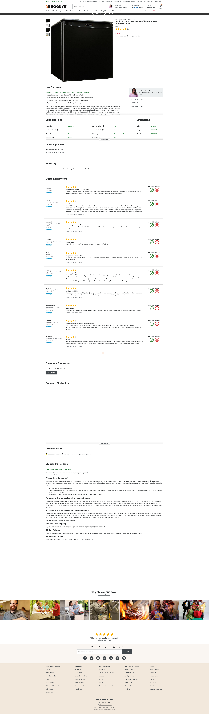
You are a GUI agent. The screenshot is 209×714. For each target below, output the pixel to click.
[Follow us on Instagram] (104, 658)
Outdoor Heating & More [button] (101, 11)
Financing (78, 669)
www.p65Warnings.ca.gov (84, 454)
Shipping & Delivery (52, 676)
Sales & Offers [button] (157, 11)
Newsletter (78, 689)
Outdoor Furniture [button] (84, 11)
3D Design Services (81, 676)
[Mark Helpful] (152, 190)
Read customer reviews (104, 640)
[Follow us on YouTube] (98, 658)
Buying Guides (129, 676)
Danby (117, 26)
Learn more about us (104, 595)
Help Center (49, 689)
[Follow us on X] (91, 658)
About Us (102, 669)
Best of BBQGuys (130, 669)
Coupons (152, 679)
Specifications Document (56, 152)
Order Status (50, 673)
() (128, 29)
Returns (48, 679)
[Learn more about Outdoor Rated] (57, 130)
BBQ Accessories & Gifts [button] (119, 11)
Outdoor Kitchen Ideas (132, 679)
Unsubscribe (49, 692)
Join (127, 652)
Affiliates (102, 679)
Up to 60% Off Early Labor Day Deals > (104, 14)
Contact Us (49, 669)
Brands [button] (133, 11)
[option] (48, 22)
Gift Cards (139, 1)
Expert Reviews (129, 673)
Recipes (127, 689)
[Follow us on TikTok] (117, 658)
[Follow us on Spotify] (124, 658)
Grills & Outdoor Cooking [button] (53, 11)
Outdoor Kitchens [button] (70, 11)
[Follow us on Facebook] (85, 658)
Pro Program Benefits (81, 686)
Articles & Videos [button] (144, 11)
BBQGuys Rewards (80, 682)
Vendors (101, 682)
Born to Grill (128, 686)
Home (47, 17)
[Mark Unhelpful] (157, 190)
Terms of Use (50, 682)
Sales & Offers (154, 669)
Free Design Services (107, 1)
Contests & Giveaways (156, 689)
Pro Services (117, 1)
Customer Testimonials (106, 686)
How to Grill (128, 682)
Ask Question (51, 372)
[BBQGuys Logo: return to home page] (58, 7)
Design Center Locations (129, 1)
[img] (81, 50)
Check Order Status (148, 1)
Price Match (79, 673)
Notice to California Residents (55, 686)
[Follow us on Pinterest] (111, 658)
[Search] (103, 6)
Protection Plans (80, 679)
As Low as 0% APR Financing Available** (90, 1)
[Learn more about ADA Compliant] (103, 126)
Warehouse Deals (155, 676)
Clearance (153, 673)
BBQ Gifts (153, 686)
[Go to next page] (109, 353)
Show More (104, 114)
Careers (101, 676)
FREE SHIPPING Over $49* (54, 1)
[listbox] (48, 27)
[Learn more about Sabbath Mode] (103, 130)
